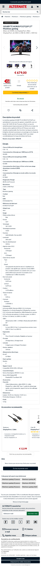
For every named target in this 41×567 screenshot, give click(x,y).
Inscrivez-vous (32, 513)
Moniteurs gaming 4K (28, 479)
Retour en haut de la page (20, 502)
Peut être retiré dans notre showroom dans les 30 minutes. (20, 101)
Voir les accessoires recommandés (20, 454)
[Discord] (35, 521)
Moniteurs (15, 16)
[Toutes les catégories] (3, 7)
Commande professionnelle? (20, 104)
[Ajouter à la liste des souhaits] (9, 110)
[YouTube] (20, 521)
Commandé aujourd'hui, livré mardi (20, 2)
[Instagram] (13, 521)
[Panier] (38, 6)
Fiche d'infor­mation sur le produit (7, 86)
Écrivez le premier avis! (20, 468)
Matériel (7, 16)
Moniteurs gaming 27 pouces (11, 479)
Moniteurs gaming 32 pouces (11, 483)
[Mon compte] (32, 6)
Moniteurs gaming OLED (29, 487)
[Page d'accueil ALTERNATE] (18, 6)
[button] (4, 47)
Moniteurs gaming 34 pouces (11, 487)
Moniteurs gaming (25, 16)
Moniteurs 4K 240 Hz (28, 483)
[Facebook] (5, 521)
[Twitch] (28, 521)
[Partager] (32, 110)
